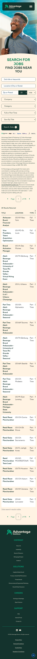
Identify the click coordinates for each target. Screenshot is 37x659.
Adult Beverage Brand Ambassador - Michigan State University (8, 404)
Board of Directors (18, 553)
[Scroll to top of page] (33, 655)
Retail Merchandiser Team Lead (8, 460)
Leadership (18, 549)
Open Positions (18, 602)
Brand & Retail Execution (18, 587)
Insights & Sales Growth (18, 572)
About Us (18, 545)
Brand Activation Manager (7, 248)
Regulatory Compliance (18, 651)
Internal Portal (18, 617)
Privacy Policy (18, 640)
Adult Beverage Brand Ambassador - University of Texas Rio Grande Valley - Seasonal (8, 348)
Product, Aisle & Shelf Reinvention (18, 576)
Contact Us (18, 621)
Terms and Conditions (18, 643)
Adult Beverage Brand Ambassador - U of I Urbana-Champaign (8, 292)
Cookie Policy (18, 647)
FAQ (18, 614)
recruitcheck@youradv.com (10, 185)
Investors (18, 560)
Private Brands (18, 579)
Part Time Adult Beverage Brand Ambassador (8, 328)
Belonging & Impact (18, 557)
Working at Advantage (18, 598)
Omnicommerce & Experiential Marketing (18, 583)
